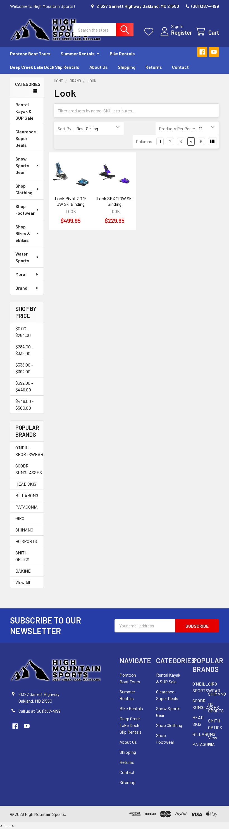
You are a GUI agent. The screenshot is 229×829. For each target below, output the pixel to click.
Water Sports (22, 257)
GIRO (19, 518)
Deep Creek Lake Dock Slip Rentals (44, 67)
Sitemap (127, 782)
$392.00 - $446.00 (24, 386)
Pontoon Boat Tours (30, 53)
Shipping (126, 67)
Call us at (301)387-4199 (39, 711)
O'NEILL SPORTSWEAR (27, 451)
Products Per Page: (177, 128)
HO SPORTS (26, 541)
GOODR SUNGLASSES (27, 469)
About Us (98, 67)
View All (22, 582)
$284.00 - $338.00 (24, 350)
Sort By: (65, 128)
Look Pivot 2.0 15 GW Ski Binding (71, 201)
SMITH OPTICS (22, 556)
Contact (180, 67)
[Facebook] (202, 52)
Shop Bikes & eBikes (22, 233)
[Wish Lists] (150, 31)
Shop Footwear (25, 210)
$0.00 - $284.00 (23, 332)
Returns (153, 67)
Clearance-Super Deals (26, 138)
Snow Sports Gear (22, 165)
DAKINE (23, 570)
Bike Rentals (122, 53)
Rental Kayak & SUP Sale (24, 111)
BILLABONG (26, 495)
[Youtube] (214, 52)
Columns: (145, 141)
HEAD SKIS (25, 483)
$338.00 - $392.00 (24, 368)
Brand (21, 287)
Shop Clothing (23, 189)
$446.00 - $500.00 (24, 404)
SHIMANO (24, 529)
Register (181, 32)
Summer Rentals (78, 53)
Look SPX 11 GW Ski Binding (115, 201)
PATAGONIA (26, 506)
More (20, 274)
